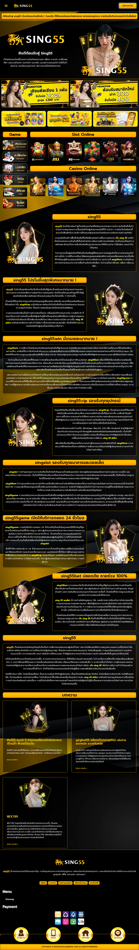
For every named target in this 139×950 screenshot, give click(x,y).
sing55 (6, 871)
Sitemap (9, 899)
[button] (6, 6)
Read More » (12, 760)
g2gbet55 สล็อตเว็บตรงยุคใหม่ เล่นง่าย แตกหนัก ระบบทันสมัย (101, 742)
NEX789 (12, 816)
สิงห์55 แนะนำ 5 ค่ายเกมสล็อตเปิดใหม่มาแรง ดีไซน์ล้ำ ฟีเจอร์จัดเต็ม (34, 742)
